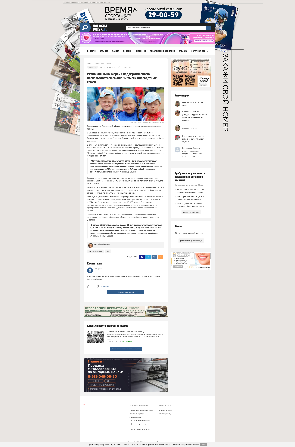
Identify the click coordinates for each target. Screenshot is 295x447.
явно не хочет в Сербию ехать (193, 103)
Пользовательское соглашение (139, 429)
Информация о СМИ (136, 417)
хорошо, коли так (190, 128)
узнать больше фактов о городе (191, 241)
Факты (178, 226)
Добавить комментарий (126, 292)
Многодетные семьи (95, 251)
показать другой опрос (191, 212)
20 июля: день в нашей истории (189, 233)
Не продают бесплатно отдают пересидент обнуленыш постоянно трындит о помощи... (192, 152)
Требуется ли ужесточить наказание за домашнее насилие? (190, 177)
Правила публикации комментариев (141, 410)
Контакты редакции (165, 410)
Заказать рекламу (165, 414)
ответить (105, 286)
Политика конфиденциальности (139, 420)
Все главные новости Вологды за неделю (126, 349)
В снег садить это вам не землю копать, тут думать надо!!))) (193, 139)
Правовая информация (136, 414)
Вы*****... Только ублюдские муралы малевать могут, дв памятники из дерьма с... (194, 116)
